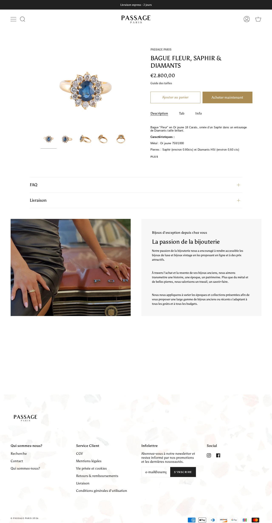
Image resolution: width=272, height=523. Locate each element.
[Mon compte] (247, 19)
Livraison (38, 200)
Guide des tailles (161, 83)
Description (159, 113)
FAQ (33, 184)
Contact (17, 461)
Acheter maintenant (227, 97)
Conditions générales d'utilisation (101, 491)
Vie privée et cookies (91, 468)
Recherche (19, 454)
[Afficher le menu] (14, 19)
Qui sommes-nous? (25, 468)
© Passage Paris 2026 (24, 518)
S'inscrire (183, 472)
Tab (181, 113)
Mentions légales (88, 461)
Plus (154, 156)
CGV (79, 454)
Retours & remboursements (97, 476)
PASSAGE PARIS (160, 49)
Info (198, 113)
